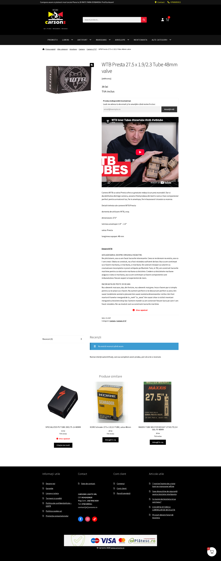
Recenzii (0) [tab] (47, 339)
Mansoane (101, 39)
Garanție (49, 488)
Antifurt (82, 39)
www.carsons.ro (117, 547)
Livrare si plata (52, 493)
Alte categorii (159, 39)
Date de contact (88, 483)
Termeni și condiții (54, 498)
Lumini (65, 39)
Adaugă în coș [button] (110, 440)
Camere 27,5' (92, 49)
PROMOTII (53, 39)
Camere (82, 49)
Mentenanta (140, 39)
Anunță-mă (169, 109)
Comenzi (121, 483)
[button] (92, 65)
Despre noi (50, 483)
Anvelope (120, 39)
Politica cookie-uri (54, 511)
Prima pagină (50, 49)
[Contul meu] (162, 19)
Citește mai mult (63, 445)
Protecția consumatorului (57, 516)
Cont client (122, 488)
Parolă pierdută (123, 493)
